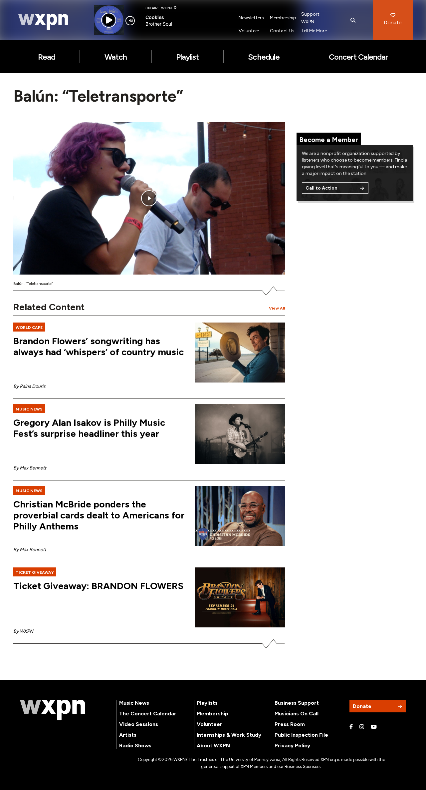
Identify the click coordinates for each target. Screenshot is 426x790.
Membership (283, 18)
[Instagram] (361, 727)
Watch (116, 57)
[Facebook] (351, 727)
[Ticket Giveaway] (240, 597)
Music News (134, 703)
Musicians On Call (297, 713)
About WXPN (213, 745)
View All (277, 308)
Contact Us (282, 31)
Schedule (263, 57)
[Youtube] (374, 727)
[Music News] (240, 434)
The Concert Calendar (147, 713)
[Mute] (130, 20)
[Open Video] (149, 198)
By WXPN (23, 631)
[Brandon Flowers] (240, 353)
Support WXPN (310, 18)
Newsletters (251, 18)
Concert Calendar (358, 57)
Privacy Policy (292, 745)
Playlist (187, 57)
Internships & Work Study (229, 735)
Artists (127, 735)
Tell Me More (314, 31)
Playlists (207, 703)
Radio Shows (135, 745)
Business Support (297, 703)
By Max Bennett (29, 468)
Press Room (290, 724)
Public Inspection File (301, 735)
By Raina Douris (29, 386)
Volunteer (249, 31)
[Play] (108, 20)
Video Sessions (138, 724)
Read (46, 57)
